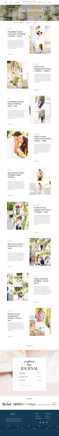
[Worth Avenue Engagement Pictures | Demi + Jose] (40, 322)
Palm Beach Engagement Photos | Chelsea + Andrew (42, 68)
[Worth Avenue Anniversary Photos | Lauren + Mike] (17, 144)
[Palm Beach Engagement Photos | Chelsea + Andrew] (17, 75)
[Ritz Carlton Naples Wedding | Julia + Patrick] (40, 181)
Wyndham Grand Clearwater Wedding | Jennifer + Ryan (16, 33)
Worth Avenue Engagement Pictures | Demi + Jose (15, 316)
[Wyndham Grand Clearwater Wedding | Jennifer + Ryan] (40, 40)
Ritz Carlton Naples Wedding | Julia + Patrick (16, 174)
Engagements (36, 205)
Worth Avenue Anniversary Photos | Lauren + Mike (43, 138)
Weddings (9, 28)
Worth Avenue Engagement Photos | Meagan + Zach (42, 209)
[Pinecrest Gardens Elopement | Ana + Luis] (40, 252)
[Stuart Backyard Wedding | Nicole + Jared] (17, 287)
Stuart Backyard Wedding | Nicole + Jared (42, 280)
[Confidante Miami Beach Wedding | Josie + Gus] (40, 110)
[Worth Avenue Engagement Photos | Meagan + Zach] (17, 216)
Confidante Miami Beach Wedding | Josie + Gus (15, 103)
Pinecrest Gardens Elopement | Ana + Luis (15, 246)
